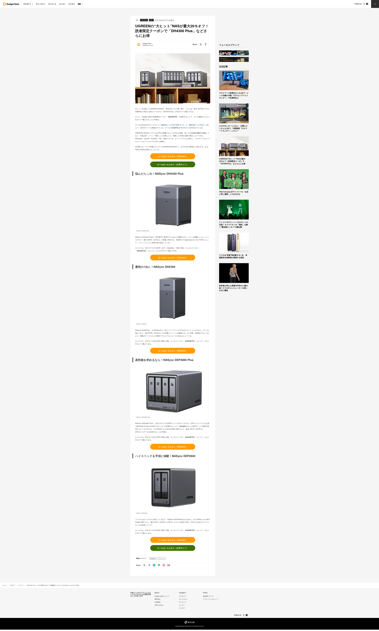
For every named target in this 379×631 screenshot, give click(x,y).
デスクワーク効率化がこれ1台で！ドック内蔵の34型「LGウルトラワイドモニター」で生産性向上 (234, 95)
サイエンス (182, 602)
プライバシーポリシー (210, 599)
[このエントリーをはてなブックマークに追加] (154, 565)
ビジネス (182, 608)
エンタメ (182, 605)
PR (137, 20)
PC (151, 20)
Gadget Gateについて (162, 596)
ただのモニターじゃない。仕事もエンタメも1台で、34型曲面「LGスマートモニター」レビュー (233, 128)
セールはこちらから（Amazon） (172, 156)
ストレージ (161, 558)
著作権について (208, 596)
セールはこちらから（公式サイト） (172, 164)
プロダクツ (182, 596)
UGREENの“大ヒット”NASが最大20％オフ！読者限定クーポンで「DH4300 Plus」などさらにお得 (232, 161)
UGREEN (152, 558)
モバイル (144, 20)
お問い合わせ (159, 605)
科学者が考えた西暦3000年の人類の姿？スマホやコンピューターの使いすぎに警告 (233, 288)
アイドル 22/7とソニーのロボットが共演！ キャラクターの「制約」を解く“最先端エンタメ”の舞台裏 (233, 224)
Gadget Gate (147, 43)
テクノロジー (183, 599)
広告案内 (157, 602)
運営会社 (157, 599)
